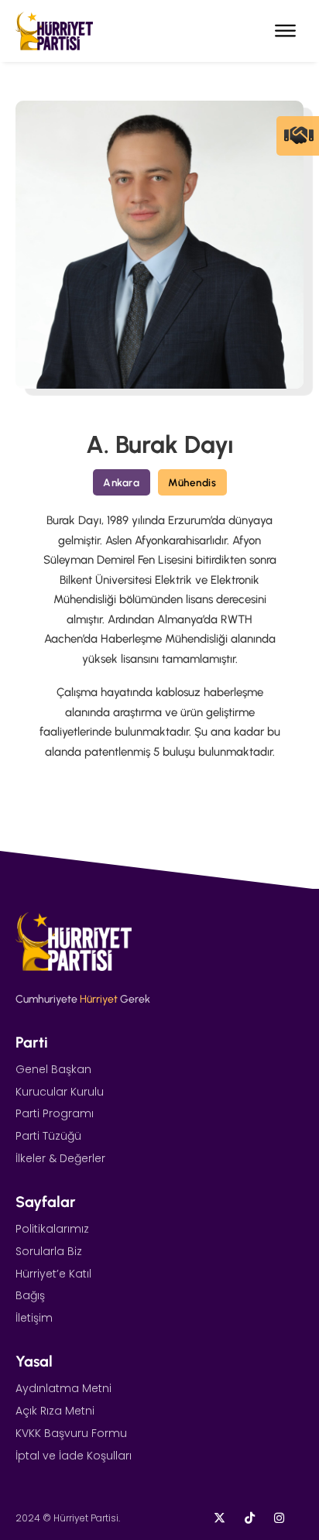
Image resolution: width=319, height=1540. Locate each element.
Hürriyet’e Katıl (53, 1273)
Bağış (30, 1295)
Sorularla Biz (48, 1251)
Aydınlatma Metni (63, 1388)
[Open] (285, 31)
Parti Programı (54, 1113)
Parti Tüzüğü (48, 1136)
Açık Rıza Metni (54, 1410)
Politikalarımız (52, 1228)
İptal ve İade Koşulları (73, 1455)
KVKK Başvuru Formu (71, 1433)
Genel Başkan (53, 1069)
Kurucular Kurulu (59, 1091)
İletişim (34, 1318)
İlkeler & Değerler (60, 1158)
